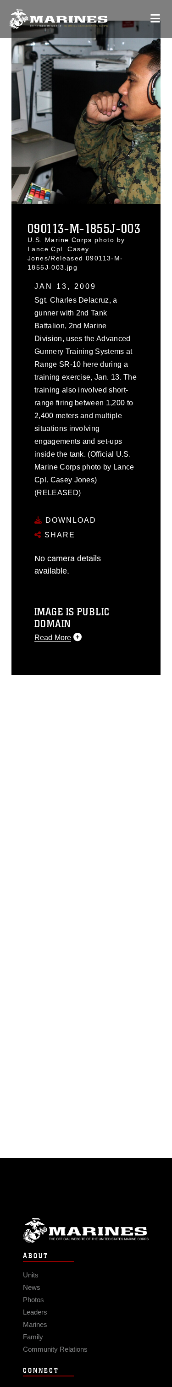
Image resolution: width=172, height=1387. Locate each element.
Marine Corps (86, 1230)
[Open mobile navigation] (155, 18)
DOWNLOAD (69, 520)
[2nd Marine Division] (58, 19)
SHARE (58, 535)
